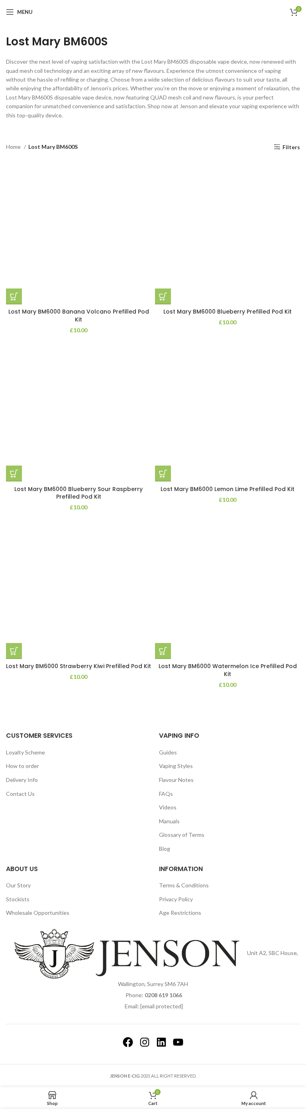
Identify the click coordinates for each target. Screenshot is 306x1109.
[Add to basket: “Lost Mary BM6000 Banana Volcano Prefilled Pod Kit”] (14, 296)
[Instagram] (145, 1042)
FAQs (166, 793)
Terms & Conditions (184, 885)
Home (14, 146)
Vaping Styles (176, 765)
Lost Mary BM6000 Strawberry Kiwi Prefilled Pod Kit (78, 666)
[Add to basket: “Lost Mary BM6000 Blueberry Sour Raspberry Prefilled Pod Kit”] (14, 473)
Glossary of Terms (181, 834)
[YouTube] (178, 1042)
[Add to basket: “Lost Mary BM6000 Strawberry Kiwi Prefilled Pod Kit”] (14, 651)
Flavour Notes (176, 779)
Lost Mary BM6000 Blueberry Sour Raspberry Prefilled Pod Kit (78, 493)
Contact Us (20, 793)
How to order (22, 765)
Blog (164, 848)
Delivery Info (22, 779)
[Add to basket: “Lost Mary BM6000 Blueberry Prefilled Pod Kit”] (163, 296)
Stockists (17, 899)
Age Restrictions (180, 912)
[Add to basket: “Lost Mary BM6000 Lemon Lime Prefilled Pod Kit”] (163, 473)
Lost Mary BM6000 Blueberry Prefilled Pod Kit (227, 312)
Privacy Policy (176, 899)
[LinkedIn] (161, 1042)
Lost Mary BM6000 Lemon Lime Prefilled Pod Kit (227, 489)
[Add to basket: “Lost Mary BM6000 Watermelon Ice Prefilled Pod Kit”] (163, 651)
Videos (168, 807)
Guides (168, 752)
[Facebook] (128, 1042)
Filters (291, 147)
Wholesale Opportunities (37, 912)
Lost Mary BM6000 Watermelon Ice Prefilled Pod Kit (228, 670)
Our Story (18, 885)
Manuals (169, 821)
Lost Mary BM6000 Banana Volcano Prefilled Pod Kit (78, 316)
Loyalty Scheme (25, 752)
